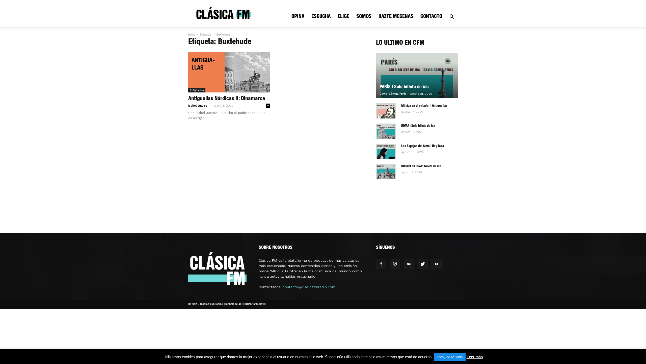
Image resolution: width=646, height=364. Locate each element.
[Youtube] (437, 264)
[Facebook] (381, 264)
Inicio (191, 34)
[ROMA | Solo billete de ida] (386, 131)
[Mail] (409, 264)
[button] (452, 17)
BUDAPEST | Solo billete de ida (421, 166)
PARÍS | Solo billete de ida (404, 87)
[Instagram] (395, 264)
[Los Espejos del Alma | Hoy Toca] (386, 151)
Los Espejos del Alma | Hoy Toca (422, 146)
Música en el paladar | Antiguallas (424, 106)
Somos (363, 16)
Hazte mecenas (396, 16)
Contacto (431, 16)
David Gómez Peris (393, 93)
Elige (343, 16)
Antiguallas (197, 90)
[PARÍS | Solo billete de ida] (417, 75)
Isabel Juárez (197, 105)
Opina (297, 16)
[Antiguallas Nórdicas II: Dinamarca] (229, 72)
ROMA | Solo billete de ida (418, 126)
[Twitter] (423, 264)
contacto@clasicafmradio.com (309, 287)
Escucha (321, 16)
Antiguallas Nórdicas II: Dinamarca (226, 99)
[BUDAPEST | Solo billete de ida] (386, 171)
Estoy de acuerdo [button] (450, 357)
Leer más (475, 357)
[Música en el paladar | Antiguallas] (386, 110)
